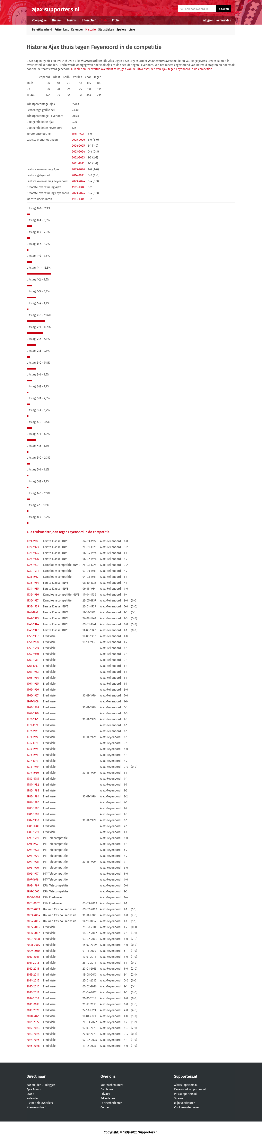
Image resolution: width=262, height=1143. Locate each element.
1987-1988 (33, 820)
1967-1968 (33, 701)
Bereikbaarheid (42, 29)
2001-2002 (33, 903)
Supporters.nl (185, 1076)
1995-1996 (33, 867)
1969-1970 (33, 713)
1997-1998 (33, 879)
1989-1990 (33, 832)
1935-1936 (33, 594)
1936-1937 (32, 600)
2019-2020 (33, 1010)
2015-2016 (33, 986)
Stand (30, 1094)
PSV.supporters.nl (185, 1094)
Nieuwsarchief (36, 1107)
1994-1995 (33, 862)
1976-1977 (32, 755)
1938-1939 (33, 606)
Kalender (77, 29)
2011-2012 (33, 962)
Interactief (89, 20)
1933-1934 (33, 583)
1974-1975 (32, 743)
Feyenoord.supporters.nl (190, 1089)
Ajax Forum (34, 1089)
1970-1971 (32, 719)
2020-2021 (33, 1016)
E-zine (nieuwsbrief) (40, 1103)
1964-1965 (33, 683)
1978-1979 (32, 767)
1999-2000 (33, 891)
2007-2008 (33, 939)
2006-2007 (33, 933)
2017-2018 (33, 998)
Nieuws (57, 20)
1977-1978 (32, 761)
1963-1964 (33, 677)
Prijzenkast (61, 29)
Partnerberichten (111, 1103)
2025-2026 (78, 139)
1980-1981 (33, 778)
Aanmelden (34, 1085)
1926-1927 (32, 565)
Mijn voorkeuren (184, 1103)
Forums (72, 20)
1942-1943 (33, 618)
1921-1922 (78, 134)
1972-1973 (32, 731)
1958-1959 (33, 648)
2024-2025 (78, 145)
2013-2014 (33, 974)
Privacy (105, 1094)
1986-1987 (33, 814)
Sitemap (179, 1098)
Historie (90, 29)
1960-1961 (32, 660)
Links (132, 29)
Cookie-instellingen (187, 1107)
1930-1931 (33, 571)
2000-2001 (33, 897)
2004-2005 (33, 921)
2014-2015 (78, 175)
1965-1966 (33, 689)
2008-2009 (33, 945)
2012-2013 (33, 968)
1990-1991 (33, 838)
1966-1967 (32, 695)
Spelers (121, 29)
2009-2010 (33, 951)
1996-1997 (32, 873)
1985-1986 (33, 808)
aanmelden (223, 20)
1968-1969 (33, 707)
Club (104, 20)
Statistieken (106, 29)
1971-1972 (32, 725)
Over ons (108, 1076)
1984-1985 (33, 802)
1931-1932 (32, 577)
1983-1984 (78, 187)
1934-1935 (33, 588)
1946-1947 (32, 630)
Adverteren (108, 1098)
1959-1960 (33, 654)
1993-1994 (33, 856)
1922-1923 (33, 547)
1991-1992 (32, 844)
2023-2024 (78, 151)
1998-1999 (33, 885)
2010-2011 (33, 957)
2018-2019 (33, 1004)
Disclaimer (107, 1089)
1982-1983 (33, 790)
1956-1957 (32, 636)
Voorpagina (39, 20)
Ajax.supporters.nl (186, 1085)
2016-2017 (33, 992)
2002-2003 (33, 909)
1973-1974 (32, 737)
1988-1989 (33, 826)
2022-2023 (78, 157)
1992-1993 (33, 850)
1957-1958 (33, 642)
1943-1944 (33, 624)
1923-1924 (33, 553)
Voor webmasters (112, 1085)
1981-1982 (33, 784)
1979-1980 (33, 772)
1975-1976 (32, 749)
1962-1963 (33, 672)
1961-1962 (32, 666)
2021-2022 (78, 163)
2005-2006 (33, 927)
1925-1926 (33, 559)
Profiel (116, 20)
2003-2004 (33, 915)
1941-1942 (32, 612)
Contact (106, 1107)
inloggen (207, 20)
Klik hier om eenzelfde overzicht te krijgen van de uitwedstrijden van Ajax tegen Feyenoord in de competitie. (142, 69)
